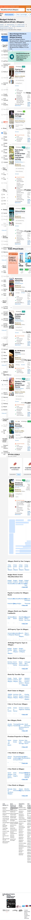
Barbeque (6, 403)
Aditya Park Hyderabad (13, 817)
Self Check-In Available (6, 319)
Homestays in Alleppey (11, 634)
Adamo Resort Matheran (13, 811)
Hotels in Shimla (21, 848)
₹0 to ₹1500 (5, 133)
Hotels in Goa (22, 807)
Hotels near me (6, 836)
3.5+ (4, 200)
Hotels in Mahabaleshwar (23, 845)
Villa (4, 352)
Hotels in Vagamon (21, 708)
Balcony (5, 252)
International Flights (6, 814)
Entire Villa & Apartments (6, 51)
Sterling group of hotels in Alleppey (27, 697)
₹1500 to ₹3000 (5, 138)
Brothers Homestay (11, 662)
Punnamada (11, 598)
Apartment (6, 362)
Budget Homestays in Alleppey (22, 650)
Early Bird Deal (6, 83)
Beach (5, 406)
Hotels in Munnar (15, 709)
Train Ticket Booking (6, 820)
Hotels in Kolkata (21, 841)
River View (4, 294)
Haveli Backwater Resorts (28, 725)
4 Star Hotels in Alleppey (21, 567)
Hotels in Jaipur (21, 824)
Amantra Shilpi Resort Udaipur (14, 823)
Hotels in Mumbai (21, 812)
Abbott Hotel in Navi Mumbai (14, 808)
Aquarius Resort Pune (13, 828)
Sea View (4, 285)
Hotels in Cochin (9, 709)
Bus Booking (6, 816)
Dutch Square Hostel (15, 663)
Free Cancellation (6, 99)
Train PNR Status (5, 829)
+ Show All (24, 587)
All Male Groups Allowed (5, 325)
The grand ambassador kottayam (16, 758)
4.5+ (4, 204)
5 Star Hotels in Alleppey (27, 567)
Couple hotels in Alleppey (10, 680)
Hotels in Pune (22, 819)
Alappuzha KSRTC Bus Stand (27, 618)
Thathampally (23, 598)
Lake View (4, 280)
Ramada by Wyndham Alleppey (21, 726)
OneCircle (6, 55)
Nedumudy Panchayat (28, 599)
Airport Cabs (6, 831)
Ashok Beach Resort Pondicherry (13, 832)
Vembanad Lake (11, 617)
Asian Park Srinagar (13, 840)
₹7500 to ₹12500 (5, 157)
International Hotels (6, 811)
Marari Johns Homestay (22, 663)
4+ (4, 197)
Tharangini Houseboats (16, 725)
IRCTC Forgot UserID (6, 839)
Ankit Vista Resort (13, 826)
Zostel (5, 213)
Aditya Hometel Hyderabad (14, 814)
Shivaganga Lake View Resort (22, 758)
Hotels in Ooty (22, 843)
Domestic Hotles (5, 808)
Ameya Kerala (15, 741)
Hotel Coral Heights (15, 774)
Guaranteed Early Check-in (6, 447)
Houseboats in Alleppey (16, 634)
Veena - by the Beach (9, 743)
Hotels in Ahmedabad (22, 826)
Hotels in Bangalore (21, 814)
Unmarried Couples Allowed (6, 313)
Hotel (4, 358)
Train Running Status (5, 825)
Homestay (6, 349)
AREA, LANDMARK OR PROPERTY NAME (9, 7)
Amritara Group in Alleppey (15, 696)
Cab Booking (6, 818)
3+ (4, 194)
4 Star (4, 178)
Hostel (5, 355)
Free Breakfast (6, 104)
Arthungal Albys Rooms (27, 663)
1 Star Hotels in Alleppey (10, 567)
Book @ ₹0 (6, 72)
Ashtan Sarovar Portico (12, 836)
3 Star (4, 173)
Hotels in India (5, 833)
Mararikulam (16, 598)
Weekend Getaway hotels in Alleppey (27, 681)
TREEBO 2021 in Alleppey (10, 696)
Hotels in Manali (21, 851)
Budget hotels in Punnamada (16, 582)
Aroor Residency (27, 757)
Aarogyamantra (23, 773)
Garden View (5, 290)
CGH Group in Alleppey (21, 696)
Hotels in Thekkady (27, 708)
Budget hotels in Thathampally (23, 582)
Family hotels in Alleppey (15, 680)
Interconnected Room (7, 248)
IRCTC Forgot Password (6, 842)
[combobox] (12, 9)
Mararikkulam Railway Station (22, 618)
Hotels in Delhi (22, 809)
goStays (5, 61)
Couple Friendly (5, 95)
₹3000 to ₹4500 (5, 145)
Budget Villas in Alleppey (15, 650)
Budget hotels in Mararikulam (11, 582)
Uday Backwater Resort (28, 742)
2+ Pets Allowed (5, 307)
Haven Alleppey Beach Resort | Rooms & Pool (10, 776)
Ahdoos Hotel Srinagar (13, 820)
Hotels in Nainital (21, 854)
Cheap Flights (6, 822)
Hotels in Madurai (21, 838)
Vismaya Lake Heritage (21, 742)
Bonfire (5, 410)
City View (4, 271)
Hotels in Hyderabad (21, 817)
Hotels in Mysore (21, 829)
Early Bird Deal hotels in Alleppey (21, 681)
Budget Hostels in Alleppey (10, 651)
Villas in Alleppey (27, 634)
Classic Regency (21, 789)
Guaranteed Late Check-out (6, 65)
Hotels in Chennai (21, 835)
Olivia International (16, 789)
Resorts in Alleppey (21, 635)
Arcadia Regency (10, 725)
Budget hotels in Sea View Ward (27, 584)
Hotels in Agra (22, 821)
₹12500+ (5, 162)
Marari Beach (15, 617)
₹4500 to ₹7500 (5, 151)
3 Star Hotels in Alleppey (15, 567)
